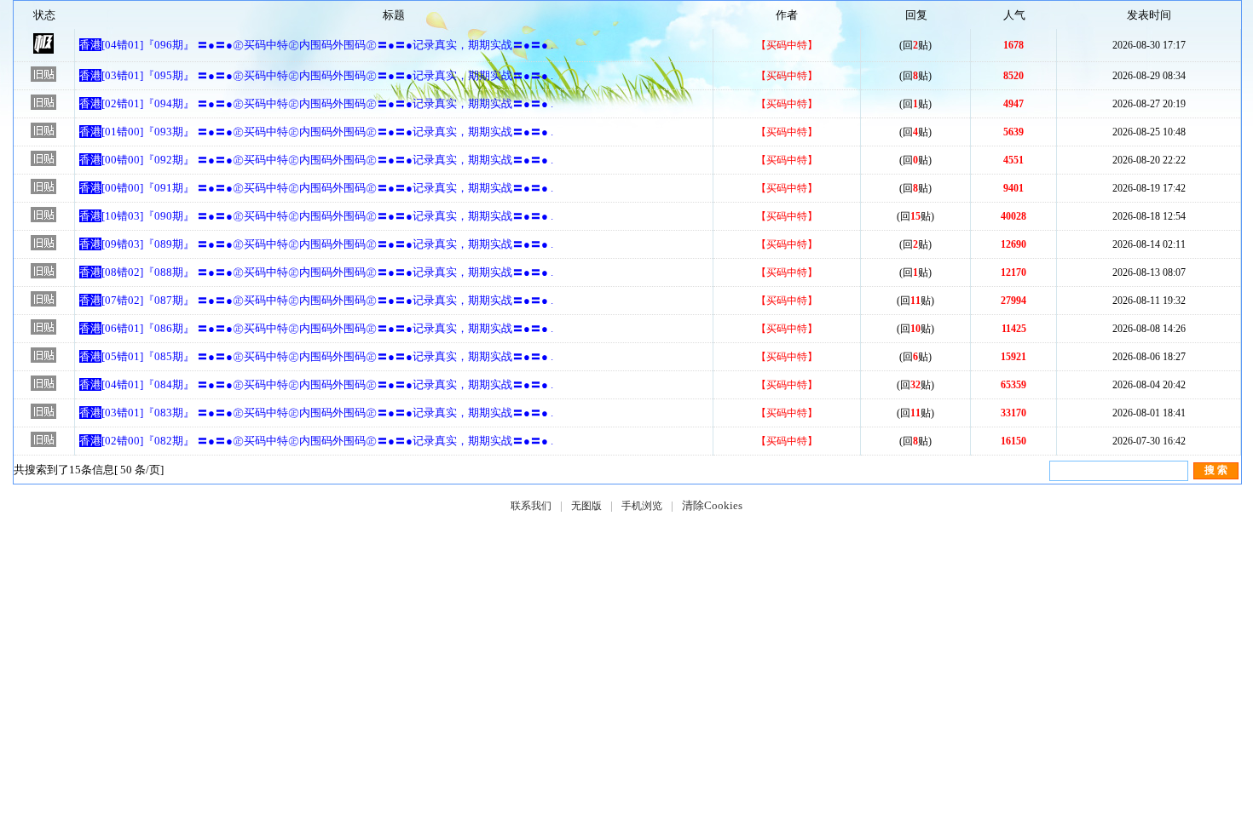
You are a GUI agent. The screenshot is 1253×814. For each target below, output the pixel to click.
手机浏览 (641, 506)
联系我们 (531, 506)
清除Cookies (712, 505)
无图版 (586, 506)
